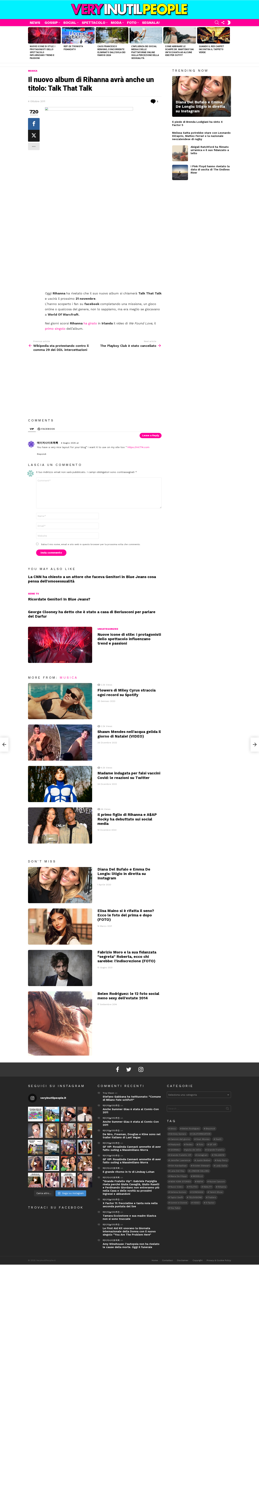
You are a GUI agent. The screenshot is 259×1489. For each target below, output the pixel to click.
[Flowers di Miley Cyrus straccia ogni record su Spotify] (60, 701)
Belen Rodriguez (191, 1128)
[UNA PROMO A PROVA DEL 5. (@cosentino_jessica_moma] (68, 1180)
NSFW (200, 1181)
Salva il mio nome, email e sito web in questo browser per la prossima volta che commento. (90, 544)
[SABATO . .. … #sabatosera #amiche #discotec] (52, 1180)
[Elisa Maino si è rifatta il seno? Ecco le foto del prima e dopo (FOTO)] (60, 926)
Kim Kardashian (178, 1165)
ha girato (90, 323)
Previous (30, 44)
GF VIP (212, 1144)
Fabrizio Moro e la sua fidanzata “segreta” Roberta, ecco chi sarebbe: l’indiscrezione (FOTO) (126, 956)
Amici (173, 1128)
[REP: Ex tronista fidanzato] (78, 35)
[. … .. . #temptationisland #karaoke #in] (68, 1147)
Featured (175, 1144)
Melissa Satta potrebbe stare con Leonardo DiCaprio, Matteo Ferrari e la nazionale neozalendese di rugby (201, 136)
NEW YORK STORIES (180, 1181)
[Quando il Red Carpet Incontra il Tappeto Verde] (213, 35)
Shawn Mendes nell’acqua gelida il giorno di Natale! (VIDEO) (129, 733)
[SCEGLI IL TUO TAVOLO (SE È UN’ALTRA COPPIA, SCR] (35, 1114)
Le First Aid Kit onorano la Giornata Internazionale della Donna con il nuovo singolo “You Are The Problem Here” (129, 1231)
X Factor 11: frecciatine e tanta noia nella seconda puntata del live (130, 1205)
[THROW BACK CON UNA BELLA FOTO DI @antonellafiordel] (52, 1114)
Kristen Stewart (201, 1165)
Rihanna (222, 1187)
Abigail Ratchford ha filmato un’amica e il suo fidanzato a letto (210, 150)
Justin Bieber (203, 1160)
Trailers (212, 1197)
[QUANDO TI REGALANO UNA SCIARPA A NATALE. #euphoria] (35, 1130)
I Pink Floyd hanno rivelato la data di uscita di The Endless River (210, 169)
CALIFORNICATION (201, 1134)
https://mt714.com (138, 447)
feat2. (219, 1139)
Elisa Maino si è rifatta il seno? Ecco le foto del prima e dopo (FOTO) (125, 915)
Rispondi (41, 454)
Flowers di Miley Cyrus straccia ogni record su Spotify (126, 692)
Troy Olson (108, 1093)
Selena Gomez (178, 1192)
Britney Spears (178, 1134)
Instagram (202, 1155)
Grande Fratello (215, 1150)
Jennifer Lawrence (180, 1160)
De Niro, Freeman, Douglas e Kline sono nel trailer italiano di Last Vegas (132, 1136)
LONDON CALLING (199, 1171)
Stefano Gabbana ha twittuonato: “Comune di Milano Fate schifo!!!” (132, 1098)
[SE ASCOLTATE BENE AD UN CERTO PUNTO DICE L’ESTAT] (68, 1114)
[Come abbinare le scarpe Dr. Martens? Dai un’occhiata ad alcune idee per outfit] (179, 35)
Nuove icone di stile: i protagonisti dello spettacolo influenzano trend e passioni (42, 52)
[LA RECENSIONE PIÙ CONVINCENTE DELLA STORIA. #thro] (35, 1180)
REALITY (208, 1187)
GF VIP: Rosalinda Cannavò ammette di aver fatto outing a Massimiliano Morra (132, 1148)
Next (229, 44)
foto (201, 1144)
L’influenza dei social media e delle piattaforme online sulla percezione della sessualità (145, 52)
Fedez (189, 1144)
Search (227, 1109)
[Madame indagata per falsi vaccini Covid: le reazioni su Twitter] (60, 784)
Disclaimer (182, 1260)
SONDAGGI (197, 1192)
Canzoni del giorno (180, 1139)
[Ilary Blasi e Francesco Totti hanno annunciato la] (52, 1163)
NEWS (35, 22)
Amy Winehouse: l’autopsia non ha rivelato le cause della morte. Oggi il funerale (131, 1245)
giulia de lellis (193, 1150)
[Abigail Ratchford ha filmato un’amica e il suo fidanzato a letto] (180, 153)
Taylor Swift (176, 1197)
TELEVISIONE (195, 1197)
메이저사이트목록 (111, 1168)
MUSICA (69, 677)
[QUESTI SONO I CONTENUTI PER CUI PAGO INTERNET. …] (52, 1130)
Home (155, 1260)
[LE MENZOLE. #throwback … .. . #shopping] (52, 1147)
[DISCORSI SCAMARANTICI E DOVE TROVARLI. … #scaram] (85, 1180)
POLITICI (193, 1187)
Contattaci (167, 1260)
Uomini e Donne (178, 1202)
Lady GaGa (221, 1165)
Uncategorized (107, 629)
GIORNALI (175, 1150)
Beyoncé (210, 1128)
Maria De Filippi (178, 1176)
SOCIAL (69, 22)
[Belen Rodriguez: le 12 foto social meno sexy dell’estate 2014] (60, 1023)
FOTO (132, 22)
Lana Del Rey (177, 1171)
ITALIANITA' (219, 1155)
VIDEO (196, 1202)
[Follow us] (223, 22)
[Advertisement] (103, 265)
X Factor (210, 1202)
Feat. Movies (202, 1139)
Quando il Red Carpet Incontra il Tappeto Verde (211, 49)
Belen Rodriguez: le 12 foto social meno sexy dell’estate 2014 (128, 995)
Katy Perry (222, 1160)
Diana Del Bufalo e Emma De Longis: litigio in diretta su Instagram (123, 873)
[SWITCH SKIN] (229, 22)
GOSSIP (51, 22)
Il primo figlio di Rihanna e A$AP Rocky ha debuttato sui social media (127, 819)
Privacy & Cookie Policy (219, 1260)
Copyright (197, 1260)
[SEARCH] (217, 22)
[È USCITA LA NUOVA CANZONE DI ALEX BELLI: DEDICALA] (85, 1147)
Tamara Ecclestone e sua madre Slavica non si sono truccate (129, 1217)
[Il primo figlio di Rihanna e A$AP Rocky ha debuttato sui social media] (60, 825)
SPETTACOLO (93, 22)
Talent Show (216, 1192)
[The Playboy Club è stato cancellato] (255, 745)
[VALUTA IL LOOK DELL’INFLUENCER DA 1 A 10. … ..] (35, 1163)
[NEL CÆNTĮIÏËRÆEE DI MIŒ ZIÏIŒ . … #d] (85, 1130)
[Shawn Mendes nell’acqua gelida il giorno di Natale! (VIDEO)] (60, 742)
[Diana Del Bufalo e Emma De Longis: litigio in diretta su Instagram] (60, 885)
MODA (116, 22)
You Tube (175, 1208)
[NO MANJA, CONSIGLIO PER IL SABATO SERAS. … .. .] (85, 1114)
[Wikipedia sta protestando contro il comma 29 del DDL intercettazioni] (4, 745)
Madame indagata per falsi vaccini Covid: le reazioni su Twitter (128, 775)
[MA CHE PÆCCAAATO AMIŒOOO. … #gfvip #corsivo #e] (68, 1130)
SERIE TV (33, 593)
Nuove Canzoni (217, 1181)
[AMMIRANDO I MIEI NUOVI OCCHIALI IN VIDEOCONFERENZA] (35, 1147)
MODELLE (198, 1176)
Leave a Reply (150, 435)
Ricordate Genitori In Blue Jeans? (59, 599)
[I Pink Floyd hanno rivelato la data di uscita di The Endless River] (180, 172)
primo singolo (55, 328)
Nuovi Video (176, 1187)
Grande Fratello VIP (180, 1155)
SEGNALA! (151, 22)
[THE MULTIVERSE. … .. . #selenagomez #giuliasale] (68, 1163)
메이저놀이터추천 (111, 1105)
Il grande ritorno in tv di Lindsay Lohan (128, 1171)
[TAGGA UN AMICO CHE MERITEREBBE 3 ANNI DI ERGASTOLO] (85, 1163)
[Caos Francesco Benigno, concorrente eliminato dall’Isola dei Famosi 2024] (112, 35)
